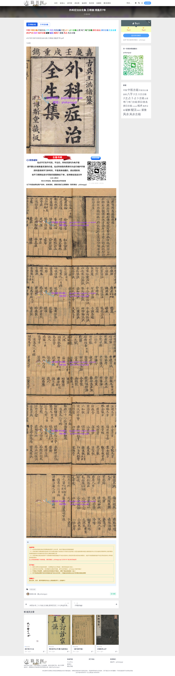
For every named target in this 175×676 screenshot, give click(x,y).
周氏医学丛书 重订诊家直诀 (58, 649)
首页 (56, 3)
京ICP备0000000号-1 (81, 672)
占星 (146, 98)
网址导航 (70, 666)
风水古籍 (135, 114)
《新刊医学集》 (78, 649)
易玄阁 (77, 3)
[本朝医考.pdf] (107, 630)
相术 (139, 105)
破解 (127, 109)
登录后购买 (137, 35)
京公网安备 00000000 (93, 672)
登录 (148, 3)
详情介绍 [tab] (33, 24)
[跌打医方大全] (35, 630)
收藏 (114, 594)
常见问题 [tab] (45, 24)
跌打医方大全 (29, 649)
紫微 (144, 109)
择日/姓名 (143, 101)
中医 (125, 90)
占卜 (131, 98)
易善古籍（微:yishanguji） (39, 594)
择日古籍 (127, 105)
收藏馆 (98, 3)
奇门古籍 (132, 101)
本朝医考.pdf (101, 649)
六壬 (135, 94)
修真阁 (84, 3)
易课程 (108, 3)
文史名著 (134, 106)
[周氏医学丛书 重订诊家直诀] (59, 630)
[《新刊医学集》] (83, 630)
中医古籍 (32, 589)
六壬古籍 (142, 94)
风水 (126, 114)
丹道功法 (142, 90)
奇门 (125, 101)
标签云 (62, 3)
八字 (130, 94)
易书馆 (69, 3)
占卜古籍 (139, 98)
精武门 (139, 110)
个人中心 (70, 662)
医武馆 (91, 3)
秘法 (134, 110)
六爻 (125, 98)
